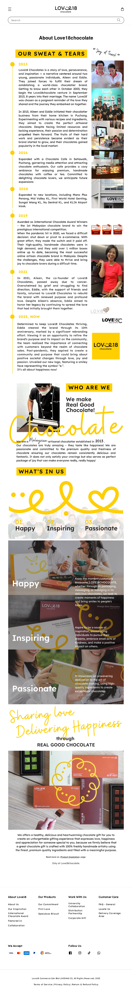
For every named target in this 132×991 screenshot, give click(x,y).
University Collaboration (76, 905)
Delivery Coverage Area (110, 915)
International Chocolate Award (18, 915)
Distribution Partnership (75, 912)
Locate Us (104, 909)
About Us (13, 904)
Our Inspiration (17, 909)
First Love (44, 909)
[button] (9, 9)
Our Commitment (48, 904)
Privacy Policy (62, 984)
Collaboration (16, 925)
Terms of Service (43, 984)
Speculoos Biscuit (48, 913)
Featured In (15, 920)
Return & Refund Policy (85, 984)
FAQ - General (107, 904)
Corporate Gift (77, 918)
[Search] (119, 20)
